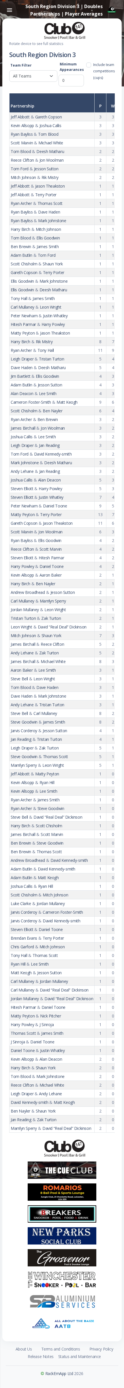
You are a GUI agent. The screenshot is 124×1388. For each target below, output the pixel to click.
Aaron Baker (51, 575)
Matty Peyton (23, 333)
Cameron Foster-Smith (31, 402)
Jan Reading (49, 445)
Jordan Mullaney (25, 609)
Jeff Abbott (20, 117)
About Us (24, 1349)
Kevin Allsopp (22, 125)
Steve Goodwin (24, 722)
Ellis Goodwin (48, 238)
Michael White (50, 143)
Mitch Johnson (23, 177)
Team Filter (21, 65)
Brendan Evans (24, 938)
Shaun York (53, 264)
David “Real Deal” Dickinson (62, 627)
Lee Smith (48, 393)
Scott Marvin (22, 143)
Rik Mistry (50, 177)
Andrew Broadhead (28, 592)
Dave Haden (49, 212)
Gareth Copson (48, 117)
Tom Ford (20, 168)
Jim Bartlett (20, 376)
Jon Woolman (52, 160)
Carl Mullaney (22, 307)
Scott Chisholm (24, 264)
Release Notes (41, 1356)
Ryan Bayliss (22, 134)
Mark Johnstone (52, 220)
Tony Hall (19, 298)
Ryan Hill (47, 782)
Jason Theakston (50, 186)
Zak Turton (51, 618)
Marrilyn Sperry (53, 601)
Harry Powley (53, 324)
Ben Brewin (21, 246)
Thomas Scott (50, 203)
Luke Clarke (21, 903)
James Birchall (23, 428)
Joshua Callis (50, 125)
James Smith (48, 246)
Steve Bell (19, 678)
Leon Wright (50, 307)
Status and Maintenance (79, 1356)
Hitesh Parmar (23, 324)
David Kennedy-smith (53, 454)
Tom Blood (48, 134)
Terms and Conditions (60, 1349)
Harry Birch (20, 229)
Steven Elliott (22, 488)
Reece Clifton (22, 160)
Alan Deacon (22, 393)
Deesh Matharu (50, 151)
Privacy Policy (101, 1349)
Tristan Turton (51, 359)
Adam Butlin (21, 255)
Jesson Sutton (46, 168)
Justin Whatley (55, 315)
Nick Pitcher (50, 1016)
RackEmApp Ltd (59, 1373)
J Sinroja (47, 1024)
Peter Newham (24, 315)
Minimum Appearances (72, 67)
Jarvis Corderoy (24, 730)
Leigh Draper (22, 359)
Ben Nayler (52, 410)
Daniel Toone (55, 506)
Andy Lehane (22, 471)
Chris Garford (22, 946)
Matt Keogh (67, 402)
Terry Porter (46, 194)
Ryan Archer (21, 203)
